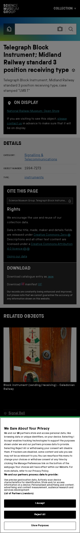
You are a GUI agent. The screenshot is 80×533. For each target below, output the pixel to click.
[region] (40, 475)
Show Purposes (40, 525)
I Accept (40, 503)
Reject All (39, 514)
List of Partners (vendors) (19, 493)
